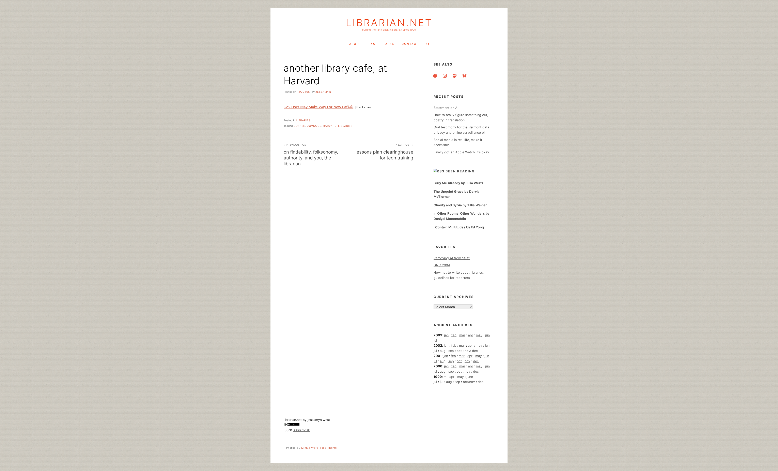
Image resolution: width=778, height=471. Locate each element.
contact (410, 43)
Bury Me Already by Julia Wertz (458, 183)
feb (453, 335)
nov (467, 351)
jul (435, 340)
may (479, 335)
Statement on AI (446, 108)
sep (451, 351)
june (470, 377)
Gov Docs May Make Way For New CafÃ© (318, 107)
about (355, 43)
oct (459, 351)
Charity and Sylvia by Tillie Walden (460, 205)
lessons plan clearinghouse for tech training (384, 151)
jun (487, 335)
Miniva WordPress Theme (319, 447)
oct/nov (469, 382)
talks (388, 43)
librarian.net (389, 23)
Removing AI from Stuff (452, 258)
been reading (460, 171)
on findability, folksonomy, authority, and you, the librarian (311, 154)
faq (372, 43)
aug (443, 351)
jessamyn (323, 91)
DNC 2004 (442, 265)
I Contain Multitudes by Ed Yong (459, 227)
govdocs (314, 125)
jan (446, 335)
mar (462, 335)
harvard (330, 125)
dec (475, 351)
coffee (299, 125)
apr (470, 335)
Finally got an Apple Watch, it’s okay (461, 152)
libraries (303, 120)
